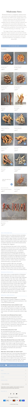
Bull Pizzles (3, 108)
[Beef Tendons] (20, 99)
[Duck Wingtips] (20, 180)
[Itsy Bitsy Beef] (20, 78)
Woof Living (15, 404)
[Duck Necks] (7, 159)
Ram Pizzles (3, 223)
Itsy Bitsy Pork (3, 67)
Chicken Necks (4, 148)
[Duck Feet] (20, 139)
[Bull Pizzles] (7, 99)
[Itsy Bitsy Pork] (7, 58)
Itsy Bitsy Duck (4, 87)
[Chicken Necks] (7, 139)
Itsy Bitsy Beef (17, 87)
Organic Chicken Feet (5, 128)
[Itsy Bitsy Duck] (7, 78)
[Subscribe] (26, 384)
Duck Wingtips (17, 189)
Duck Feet (16, 148)
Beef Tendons (16, 108)
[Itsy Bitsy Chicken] (20, 58)
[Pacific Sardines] (20, 159)
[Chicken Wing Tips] (20, 119)
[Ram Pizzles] (14, 207)
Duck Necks (3, 169)
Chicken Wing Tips (17, 128)
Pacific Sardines (17, 169)
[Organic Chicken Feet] (7, 119)
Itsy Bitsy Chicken (17, 67)
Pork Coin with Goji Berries (6, 189)
